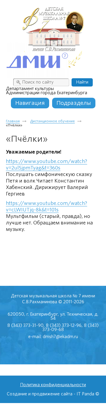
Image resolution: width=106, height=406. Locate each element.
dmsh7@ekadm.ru (60, 336)
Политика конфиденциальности (53, 384)
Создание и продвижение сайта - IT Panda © (53, 394)
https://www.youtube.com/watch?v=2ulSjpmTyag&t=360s (46, 165)
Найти (82, 82)
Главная (13, 121)
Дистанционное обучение (52, 121)
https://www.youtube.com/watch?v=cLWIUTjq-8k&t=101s (46, 206)
